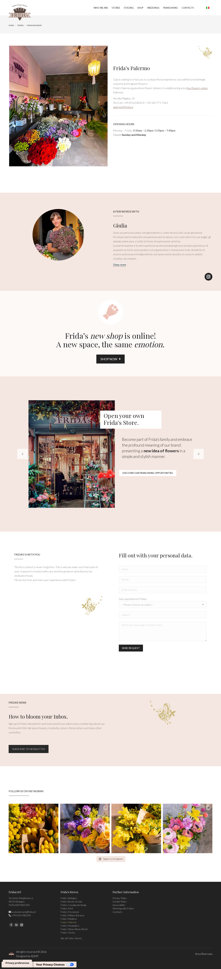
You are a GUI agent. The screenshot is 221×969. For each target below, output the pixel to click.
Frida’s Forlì (67, 908)
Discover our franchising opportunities (148, 473)
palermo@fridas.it (123, 107)
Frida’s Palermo (69, 922)
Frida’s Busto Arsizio (71, 901)
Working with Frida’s (123, 908)
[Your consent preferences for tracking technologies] (17, 963)
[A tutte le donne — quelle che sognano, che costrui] (33, 828)
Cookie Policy (120, 901)
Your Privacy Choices (50, 964)
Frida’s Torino (68, 932)
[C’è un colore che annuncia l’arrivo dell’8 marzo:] (85, 828)
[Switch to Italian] (207, 8)
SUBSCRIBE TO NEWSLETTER (28, 749)
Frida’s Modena (69, 918)
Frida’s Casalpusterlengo (74, 905)
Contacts (117, 911)
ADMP (34, 956)
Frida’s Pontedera (70, 925)
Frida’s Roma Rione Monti (74, 929)
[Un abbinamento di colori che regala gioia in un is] (188, 828)
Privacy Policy (120, 898)
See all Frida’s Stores (71, 938)
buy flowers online (197, 88)
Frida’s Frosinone (70, 911)
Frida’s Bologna (69, 898)
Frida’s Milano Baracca (72, 915)
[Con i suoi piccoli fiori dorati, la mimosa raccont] (136, 828)
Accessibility (119, 905)
